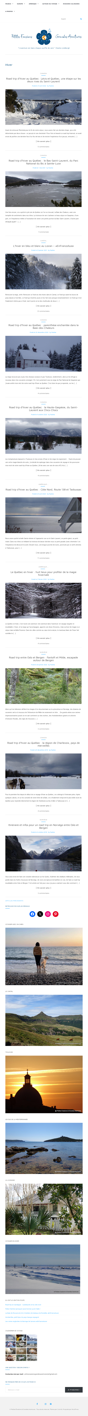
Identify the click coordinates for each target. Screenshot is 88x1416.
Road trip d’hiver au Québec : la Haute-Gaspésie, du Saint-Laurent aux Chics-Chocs (43, 409)
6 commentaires (43, 147)
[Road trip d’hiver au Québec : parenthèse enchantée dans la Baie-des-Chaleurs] (43, 354)
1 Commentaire (43, 232)
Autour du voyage (49, 4)
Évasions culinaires (71, 4)
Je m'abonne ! (74, 1390)
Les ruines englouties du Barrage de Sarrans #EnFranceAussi (26, 1321)
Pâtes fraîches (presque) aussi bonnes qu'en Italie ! (22, 1309)
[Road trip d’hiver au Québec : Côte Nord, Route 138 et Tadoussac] (43, 515)
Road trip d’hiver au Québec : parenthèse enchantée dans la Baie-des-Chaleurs (43, 326)
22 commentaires (43, 311)
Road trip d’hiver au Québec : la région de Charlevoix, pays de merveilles (43, 744)
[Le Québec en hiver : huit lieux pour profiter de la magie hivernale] (43, 600)
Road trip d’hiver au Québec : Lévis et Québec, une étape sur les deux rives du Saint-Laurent (43, 80)
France (8, 4)
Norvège (43, 652)
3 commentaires (43, 729)
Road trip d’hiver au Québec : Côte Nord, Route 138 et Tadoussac (43, 489)
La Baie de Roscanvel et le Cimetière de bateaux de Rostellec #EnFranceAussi (32, 1313)
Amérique (32, 4)
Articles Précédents (14, 901)
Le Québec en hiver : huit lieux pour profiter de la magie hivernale (43, 573)
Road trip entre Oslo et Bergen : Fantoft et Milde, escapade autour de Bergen (43, 659)
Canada (43, 73)
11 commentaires (43, 558)
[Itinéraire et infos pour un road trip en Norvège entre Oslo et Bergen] (43, 853)
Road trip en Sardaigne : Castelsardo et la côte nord (23, 1305)
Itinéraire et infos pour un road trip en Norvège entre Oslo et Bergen (43, 826)
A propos (9, 11)
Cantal (43, 240)
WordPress (75, 1409)
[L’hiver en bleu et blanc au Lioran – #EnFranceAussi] (43, 271)
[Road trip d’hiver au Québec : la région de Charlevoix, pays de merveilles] (43, 771)
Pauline (51, 86)
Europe (20, 4)
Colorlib (59, 1409)
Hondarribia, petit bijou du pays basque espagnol (22, 1317)
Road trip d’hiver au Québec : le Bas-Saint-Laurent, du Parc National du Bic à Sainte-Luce (43, 162)
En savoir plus (43, 141)
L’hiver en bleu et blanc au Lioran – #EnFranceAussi (43, 245)
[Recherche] (81, 19)
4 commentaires (43, 393)
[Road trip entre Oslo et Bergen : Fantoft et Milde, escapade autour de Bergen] (43, 686)
